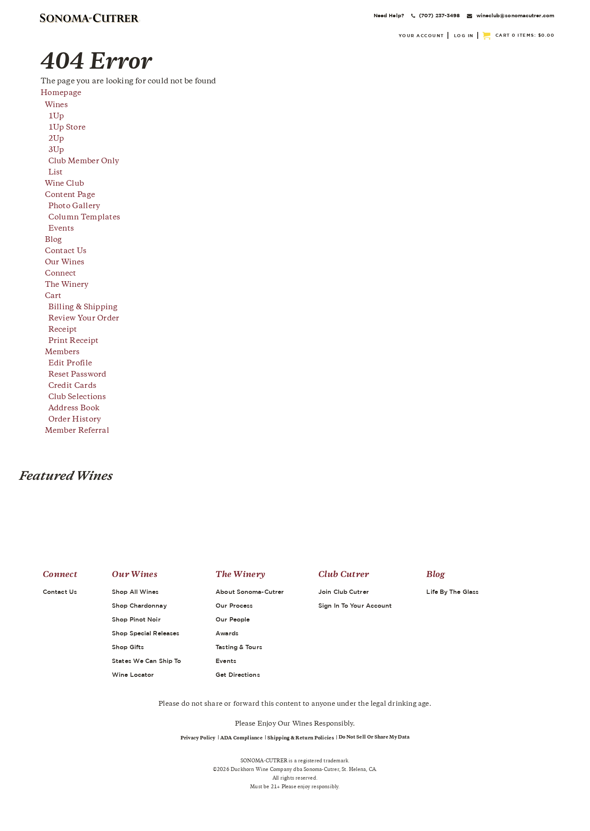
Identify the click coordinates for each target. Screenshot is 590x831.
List (55, 172)
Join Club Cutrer (343, 592)
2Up (56, 139)
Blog (53, 240)
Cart (53, 296)
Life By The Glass (452, 592)
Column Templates (84, 217)
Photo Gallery (74, 206)
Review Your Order (84, 318)
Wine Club (64, 184)
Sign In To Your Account (355, 606)
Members (62, 352)
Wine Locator (133, 675)
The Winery (67, 285)
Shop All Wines (135, 592)
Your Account (421, 35)
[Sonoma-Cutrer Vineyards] (90, 18)
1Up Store (67, 127)
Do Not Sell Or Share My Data (374, 737)
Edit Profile (70, 363)
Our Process (234, 606)
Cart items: (525, 35)
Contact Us (66, 251)
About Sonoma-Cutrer (250, 592)
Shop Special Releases (145, 633)
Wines (56, 105)
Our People (233, 619)
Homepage (61, 93)
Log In (464, 35)
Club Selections (77, 397)
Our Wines (65, 262)
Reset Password (77, 374)
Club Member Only (84, 161)
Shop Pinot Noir (136, 619)
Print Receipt (73, 341)
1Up (56, 116)
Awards (227, 633)
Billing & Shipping (82, 307)
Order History (75, 419)
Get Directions (238, 675)
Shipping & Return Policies (300, 738)
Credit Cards (72, 386)
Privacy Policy (198, 738)
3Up (56, 150)
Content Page (70, 195)
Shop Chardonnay (139, 606)
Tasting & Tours (239, 647)
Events (61, 228)
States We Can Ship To (146, 661)
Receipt (62, 330)
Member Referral (77, 431)
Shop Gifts (128, 647)
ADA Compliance (241, 738)
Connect (60, 273)
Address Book (74, 408)
